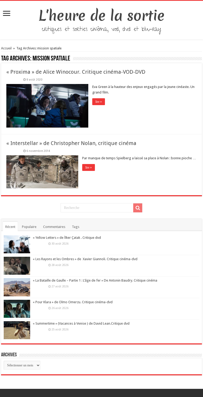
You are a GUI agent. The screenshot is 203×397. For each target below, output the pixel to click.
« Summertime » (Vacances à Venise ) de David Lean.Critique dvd (81, 323)
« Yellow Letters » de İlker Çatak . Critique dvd (67, 238)
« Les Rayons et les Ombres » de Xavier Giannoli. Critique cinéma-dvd (85, 259)
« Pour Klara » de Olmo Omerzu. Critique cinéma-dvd (73, 302)
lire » (98, 102)
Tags (75, 227)
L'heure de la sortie (102, 15)
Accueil (6, 48)
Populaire (29, 227)
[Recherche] (137, 207)
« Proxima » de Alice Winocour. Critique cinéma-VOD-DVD (75, 72)
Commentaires (54, 227)
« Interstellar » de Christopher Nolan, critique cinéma (71, 143)
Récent (10, 227)
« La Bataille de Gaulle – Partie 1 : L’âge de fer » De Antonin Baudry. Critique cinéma (95, 280)
